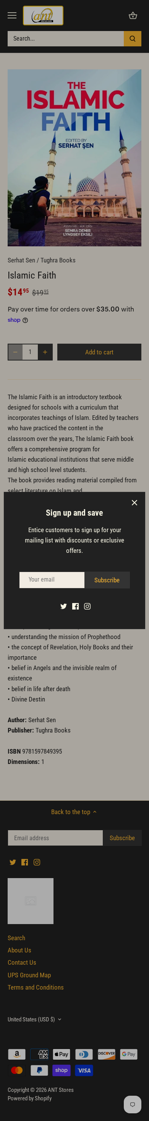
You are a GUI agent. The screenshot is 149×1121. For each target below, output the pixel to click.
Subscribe (107, 580)
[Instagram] (87, 606)
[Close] (134, 502)
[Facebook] (75, 606)
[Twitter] (63, 606)
